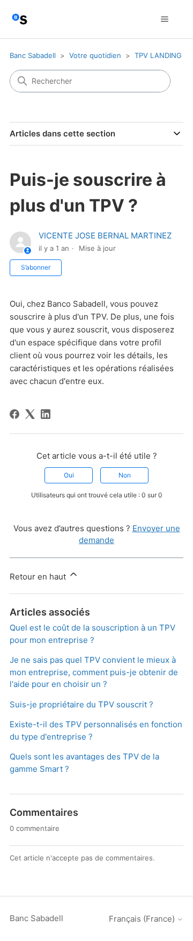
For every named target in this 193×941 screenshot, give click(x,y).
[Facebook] (14, 414)
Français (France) (143, 918)
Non (124, 475)
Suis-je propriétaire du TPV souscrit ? (81, 704)
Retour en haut (39, 576)
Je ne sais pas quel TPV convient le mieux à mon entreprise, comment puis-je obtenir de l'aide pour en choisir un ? (94, 672)
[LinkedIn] (45, 414)
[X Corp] (30, 414)
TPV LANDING (158, 55)
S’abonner (35, 267)
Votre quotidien (95, 55)
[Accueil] (19, 19)
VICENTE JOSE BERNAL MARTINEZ (105, 235)
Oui (69, 475)
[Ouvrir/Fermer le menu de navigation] (164, 19)
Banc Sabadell (33, 55)
